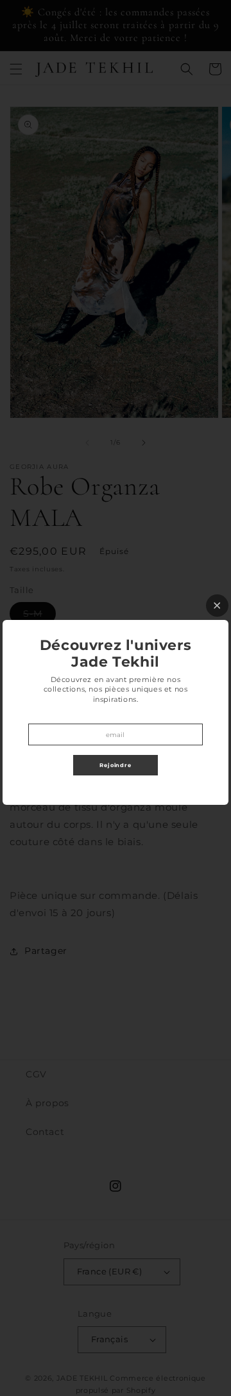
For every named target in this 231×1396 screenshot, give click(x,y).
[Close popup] (217, 605)
